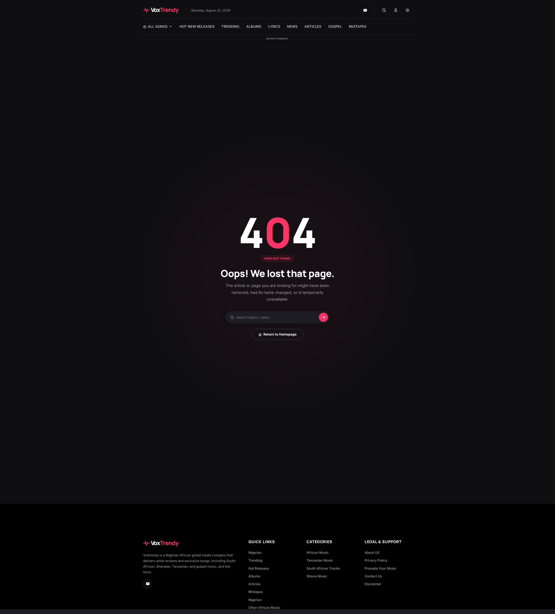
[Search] (383, 10)
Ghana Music (317, 576)
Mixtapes (255, 592)
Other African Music (264, 608)
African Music (318, 552)
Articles (254, 584)
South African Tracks (323, 568)
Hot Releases (258, 568)
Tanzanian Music (320, 560)
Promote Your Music (381, 568)
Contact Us (373, 576)
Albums (254, 576)
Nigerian (255, 552)
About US (372, 552)
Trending (255, 560)
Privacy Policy (376, 560)
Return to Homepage (280, 334)
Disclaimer (373, 584)
